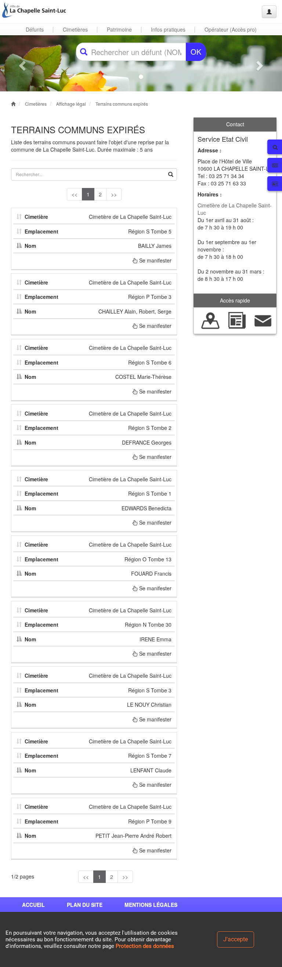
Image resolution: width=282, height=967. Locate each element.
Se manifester (154, 260)
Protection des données (145, 946)
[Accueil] (34, 10)
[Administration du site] (269, 12)
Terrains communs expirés (121, 104)
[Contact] (263, 319)
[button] (21, 63)
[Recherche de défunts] (211, 319)
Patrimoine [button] (119, 29)
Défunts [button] (35, 29)
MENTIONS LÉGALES (150, 904)
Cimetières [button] (75, 29)
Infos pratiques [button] (168, 29)
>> (114, 194)
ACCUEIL (33, 904)
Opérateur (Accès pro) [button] (231, 29)
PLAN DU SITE (84, 904)
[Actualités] (237, 319)
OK (196, 51)
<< (74, 194)
